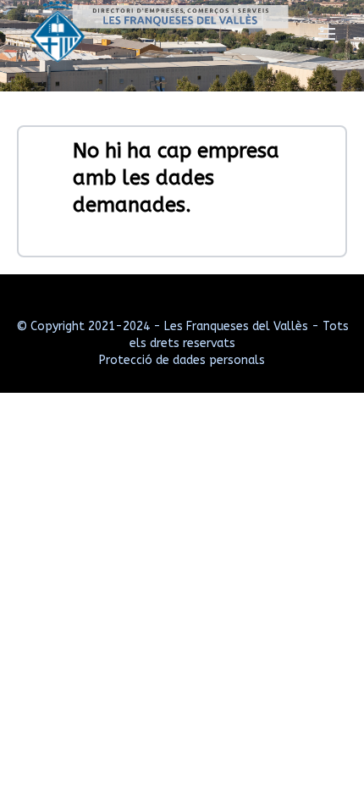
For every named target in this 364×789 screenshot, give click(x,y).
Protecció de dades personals (182, 360)
